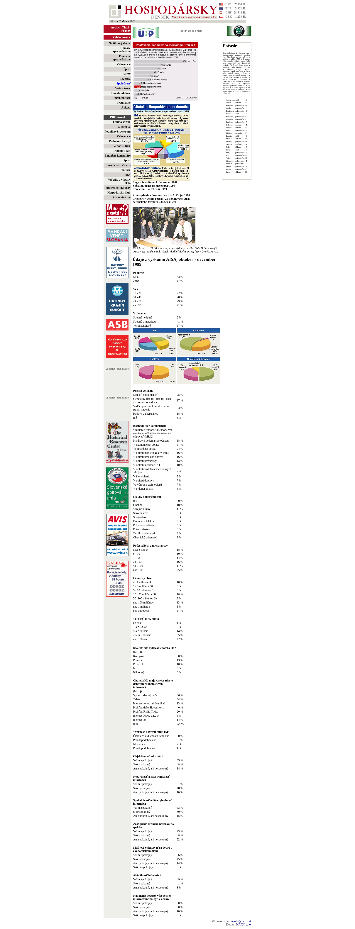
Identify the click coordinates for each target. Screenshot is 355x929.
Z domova (124, 126)
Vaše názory (123, 88)
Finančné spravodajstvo (122, 58)
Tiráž (125, 27)
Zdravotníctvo (122, 197)
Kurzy (127, 73)
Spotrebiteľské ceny (118, 187)
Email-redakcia (121, 93)
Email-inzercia (121, 97)
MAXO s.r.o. (243, 924)
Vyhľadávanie (122, 37)
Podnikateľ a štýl (120, 141)
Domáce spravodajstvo (122, 49)
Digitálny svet (122, 150)
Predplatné (124, 102)
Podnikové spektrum (117, 131)
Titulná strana (122, 121)
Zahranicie (124, 136)
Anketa (126, 107)
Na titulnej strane (120, 43)
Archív (115, 27)
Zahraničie (124, 64)
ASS (128, 174)
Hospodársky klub (119, 192)
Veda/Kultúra (122, 146)
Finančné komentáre (118, 155)
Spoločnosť (123, 83)
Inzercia (125, 78)
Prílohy (126, 30)
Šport (127, 69)
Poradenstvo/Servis (118, 165)
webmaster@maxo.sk (238, 921)
